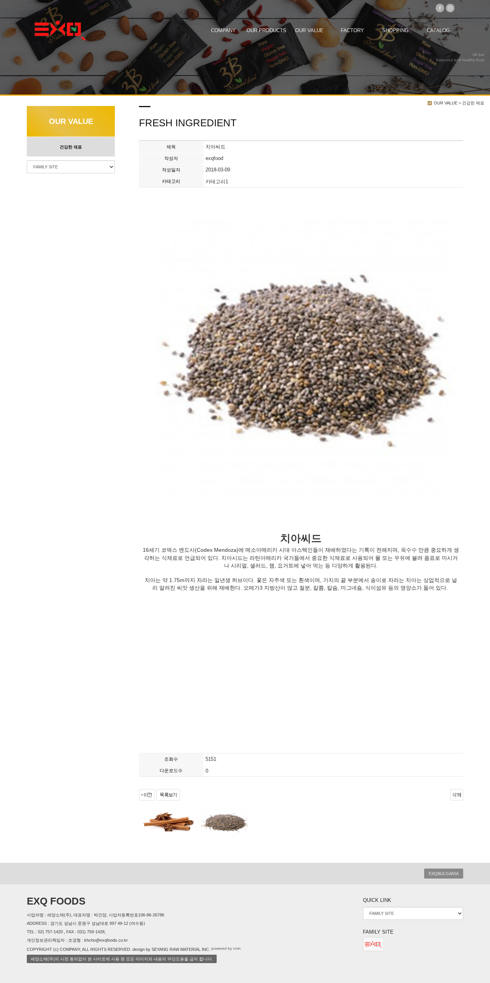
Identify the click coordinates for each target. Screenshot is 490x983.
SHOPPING (395, 30)
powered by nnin (226, 948)
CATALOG (438, 30)
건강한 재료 (71, 147)
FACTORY (352, 30)
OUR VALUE (309, 30)
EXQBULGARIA (444, 873)
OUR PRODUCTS (266, 30)
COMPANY (223, 30)
